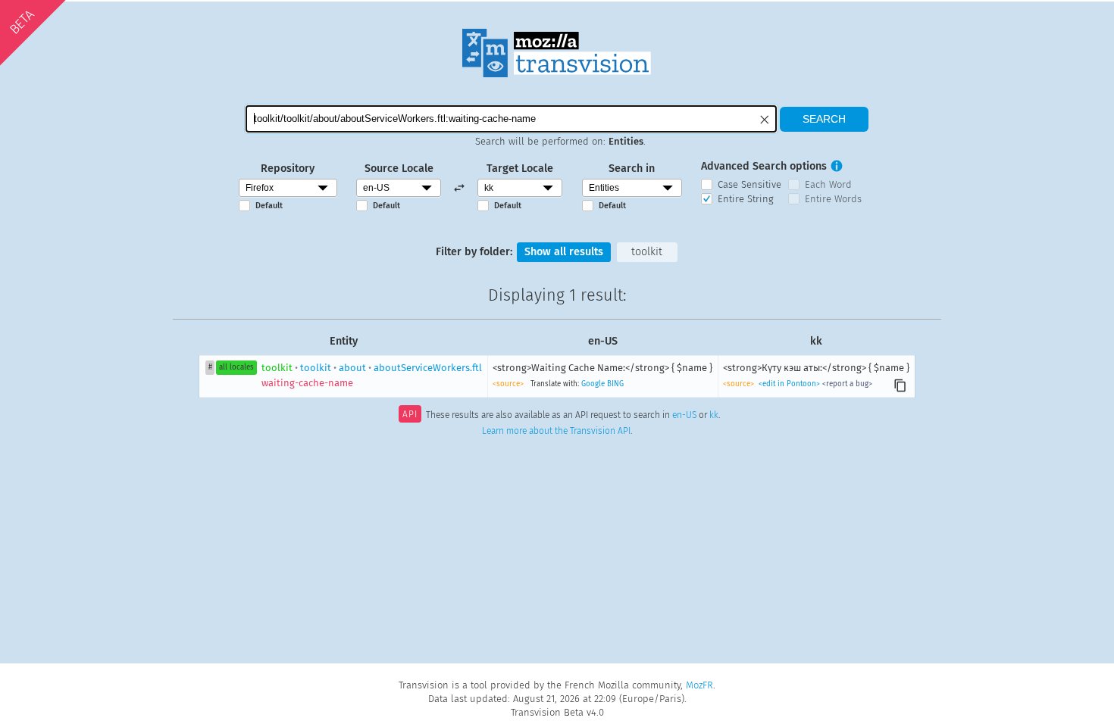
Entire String (746, 198)
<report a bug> (847, 384)
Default (269, 206)
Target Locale (520, 168)
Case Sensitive (749, 184)
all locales (236, 367)
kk (713, 415)
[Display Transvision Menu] (881, 15)
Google (593, 384)
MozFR (699, 685)
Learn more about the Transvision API (556, 431)
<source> (508, 384)
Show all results (563, 251)
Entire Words (833, 198)
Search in (632, 168)
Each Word (828, 184)
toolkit (646, 251)
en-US (684, 415)
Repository (287, 168)
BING (615, 384)
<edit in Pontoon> (789, 384)
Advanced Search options (764, 166)
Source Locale (399, 168)
